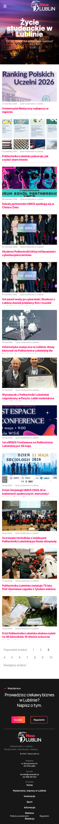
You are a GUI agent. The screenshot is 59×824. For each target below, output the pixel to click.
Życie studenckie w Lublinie (31, 104)
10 (50, 657)
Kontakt (18, 719)
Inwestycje (29, 796)
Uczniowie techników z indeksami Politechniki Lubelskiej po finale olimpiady (29, 539)
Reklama (29, 813)
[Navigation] (4, 6)
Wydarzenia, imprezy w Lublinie (29, 790)
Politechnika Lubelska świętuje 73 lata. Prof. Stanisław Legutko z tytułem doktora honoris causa (29, 589)
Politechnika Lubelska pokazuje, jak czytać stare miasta (25, 158)
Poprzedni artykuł (15, 649)
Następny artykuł (15, 665)
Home (29, 785)
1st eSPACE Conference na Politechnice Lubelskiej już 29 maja (27, 444)
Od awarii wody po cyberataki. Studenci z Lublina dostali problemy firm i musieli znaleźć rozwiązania (28, 303)
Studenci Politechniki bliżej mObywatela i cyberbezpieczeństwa (29, 253)
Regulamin (39, 719)
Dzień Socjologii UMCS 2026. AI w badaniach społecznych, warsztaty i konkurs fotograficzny (25, 493)
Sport (29, 801)
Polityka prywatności (19, 816)
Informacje (29, 807)
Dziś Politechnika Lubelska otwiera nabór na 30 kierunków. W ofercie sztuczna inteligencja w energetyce (29, 637)
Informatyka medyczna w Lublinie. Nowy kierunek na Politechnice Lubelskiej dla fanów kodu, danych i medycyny (28, 350)
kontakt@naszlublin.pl (29, 774)
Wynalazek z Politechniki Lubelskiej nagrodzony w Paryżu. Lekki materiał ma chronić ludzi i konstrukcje (28, 398)
